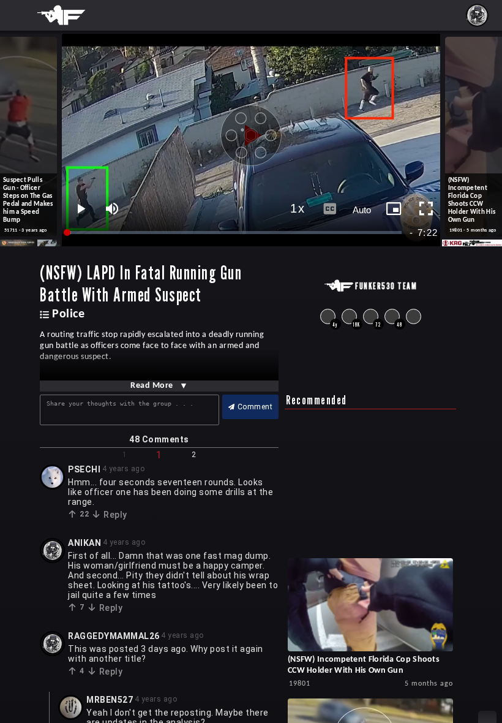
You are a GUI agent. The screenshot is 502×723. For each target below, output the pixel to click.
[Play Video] (251, 131)
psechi (84, 469)
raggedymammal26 (114, 636)
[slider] (235, 232)
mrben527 (109, 700)
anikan (84, 543)
